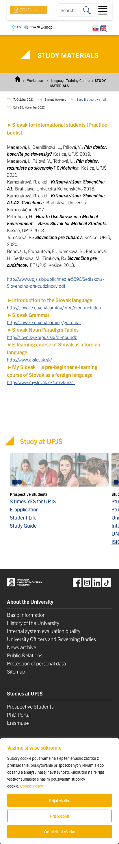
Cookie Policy (31, 785)
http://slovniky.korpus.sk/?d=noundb (42, 337)
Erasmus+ (18, 722)
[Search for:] (90, 9)
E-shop (46, 27)
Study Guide (23, 525)
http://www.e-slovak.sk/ (29, 359)
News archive (21, 647)
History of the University (33, 622)
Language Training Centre (70, 80)
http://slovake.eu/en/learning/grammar (44, 322)
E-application (24, 509)
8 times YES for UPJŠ (33, 501)
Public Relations (24, 655)
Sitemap (16, 671)
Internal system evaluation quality (43, 631)
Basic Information (26, 614)
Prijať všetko (59, 800)
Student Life (23, 517)
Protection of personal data (36, 663)
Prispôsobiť (59, 816)
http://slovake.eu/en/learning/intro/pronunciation (54, 307)
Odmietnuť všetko (59, 831)
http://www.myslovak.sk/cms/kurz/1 (41, 382)
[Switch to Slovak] (96, 28)
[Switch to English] (104, 28)
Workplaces (35, 80)
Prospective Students (30, 706)
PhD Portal (19, 714)
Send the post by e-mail (91, 99)
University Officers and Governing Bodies (51, 639)
